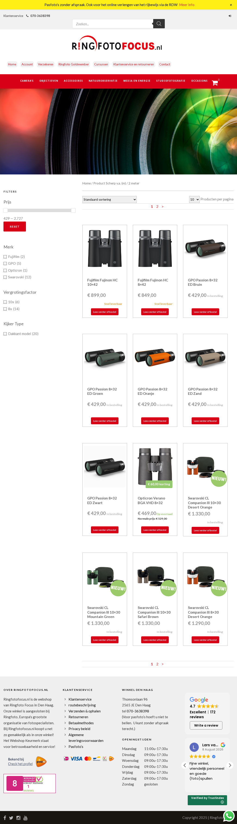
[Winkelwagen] (217, 84)
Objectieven (48, 80)
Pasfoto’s (76, 746)
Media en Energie (136, 80)
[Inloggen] (230, 16)
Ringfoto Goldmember (74, 64)
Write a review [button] (206, 725)
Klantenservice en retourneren (133, 64)
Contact (164, 64)
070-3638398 (40, 16)
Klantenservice (80, 699)
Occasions (199, 80)
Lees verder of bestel (104, 311)
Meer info (186, 5)
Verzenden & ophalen (85, 711)
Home (12, 64)
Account (27, 64)
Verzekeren (45, 64)
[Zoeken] (159, 23)
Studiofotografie (170, 80)
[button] (229, 765)
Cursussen (101, 64)
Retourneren (78, 717)
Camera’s (27, 80)
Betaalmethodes (81, 723)
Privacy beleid (79, 729)
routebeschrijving (82, 705)
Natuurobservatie (103, 80)
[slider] (5, 210)
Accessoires (73, 80)
